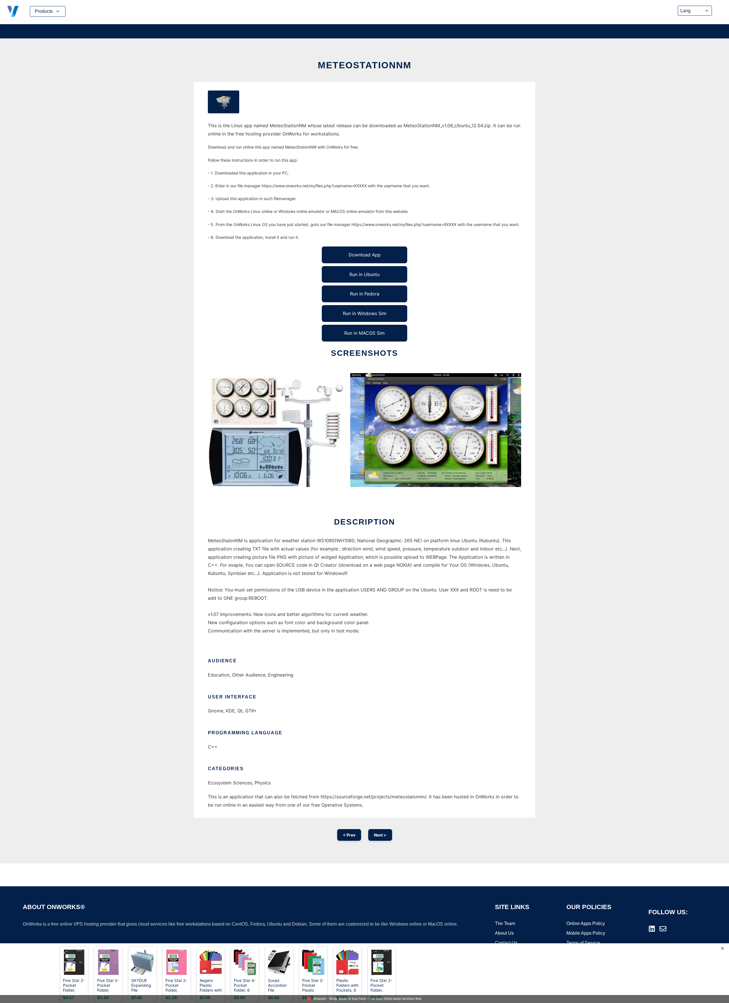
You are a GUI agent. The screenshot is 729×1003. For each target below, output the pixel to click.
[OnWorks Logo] (13, 11)
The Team (505, 923)
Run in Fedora (364, 294)
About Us (504, 933)
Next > (380, 835)
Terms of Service (583, 942)
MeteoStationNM (364, 65)
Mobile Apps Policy (585, 933)
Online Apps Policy (585, 923)
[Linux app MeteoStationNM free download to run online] (223, 102)
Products (44, 11)
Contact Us (506, 942)
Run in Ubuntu (364, 274)
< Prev (349, 835)
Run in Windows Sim (364, 313)
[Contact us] (663, 928)
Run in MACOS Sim (364, 333)
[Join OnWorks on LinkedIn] (651, 928)
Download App (365, 255)
